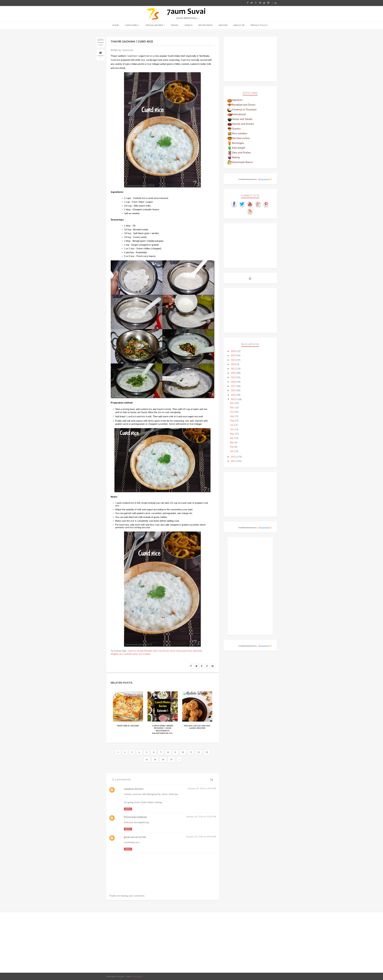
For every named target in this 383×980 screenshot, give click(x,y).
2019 (234, 377)
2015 (234, 395)
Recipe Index (206, 25)
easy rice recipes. (142, 654)
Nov (232, 407)
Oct (232, 412)
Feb (232, 447)
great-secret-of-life (135, 837)
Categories (131, 25)
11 (191, 752)
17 (171, 759)
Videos (188, 25)
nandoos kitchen (134, 789)
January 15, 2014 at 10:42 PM (201, 816)
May (232, 433)
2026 (234, 351)
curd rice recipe (136, 650)
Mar (232, 442)
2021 (234, 368)
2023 (234, 364)
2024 (234, 360)
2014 (234, 399)
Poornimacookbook (135, 817)
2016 (234, 390)
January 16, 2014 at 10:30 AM (201, 836)
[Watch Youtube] (250, 204)
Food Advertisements (246, 179)
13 (207, 752)
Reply (128, 809)
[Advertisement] (250, 59)
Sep (232, 416)
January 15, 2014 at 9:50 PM (201, 788)
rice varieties (125, 654)
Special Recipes (154, 25)
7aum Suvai (137, 976)
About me (239, 25)
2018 (234, 381)
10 (183, 752)
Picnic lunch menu (172, 650)
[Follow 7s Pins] (266, 204)
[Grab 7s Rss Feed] (250, 211)
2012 (234, 461)
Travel (174, 25)
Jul (232, 425)
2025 (234, 355)
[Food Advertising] (250, 278)
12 (198, 752)
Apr (232, 438)
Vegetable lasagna (128, 726)
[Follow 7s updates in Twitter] (242, 204)
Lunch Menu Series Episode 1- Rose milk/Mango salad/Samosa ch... (162, 729)
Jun (232, 429)
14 (147, 759)
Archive (223, 25)
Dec (232, 403)
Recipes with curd (153, 650)
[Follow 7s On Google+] (258, 204)
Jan (232, 451)
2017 (234, 386)
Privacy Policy (259, 25)
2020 (234, 373)
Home (115, 25)
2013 (234, 456)
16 (163, 759)
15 (155, 759)
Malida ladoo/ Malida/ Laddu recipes (197, 727)
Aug (232, 420)
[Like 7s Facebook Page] (234, 204)
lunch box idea (189, 650)
